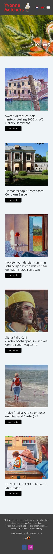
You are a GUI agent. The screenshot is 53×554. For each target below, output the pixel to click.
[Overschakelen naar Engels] (42, 7)
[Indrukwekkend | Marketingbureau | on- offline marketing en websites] (28, 539)
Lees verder (13, 128)
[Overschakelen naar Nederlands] (37, 7)
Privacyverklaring (35, 533)
